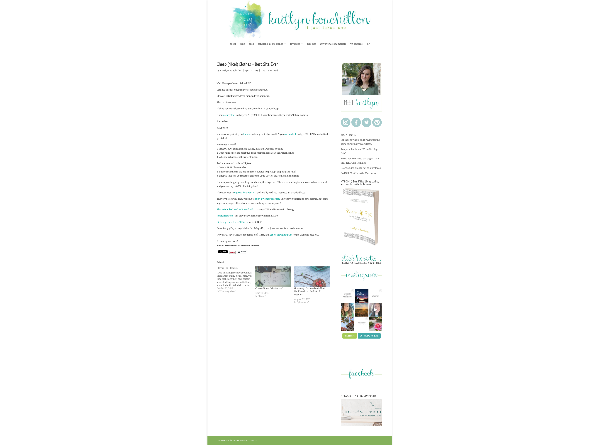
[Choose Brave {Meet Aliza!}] (273, 276)
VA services (356, 44)
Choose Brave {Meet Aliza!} (269, 288)
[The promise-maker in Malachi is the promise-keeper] (347, 296)
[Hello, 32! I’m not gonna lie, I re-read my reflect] (347, 310)
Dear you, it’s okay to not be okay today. (361, 168)
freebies (311, 44)
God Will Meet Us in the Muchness (358, 173)
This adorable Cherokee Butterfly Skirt (236, 209)
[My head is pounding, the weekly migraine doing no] (361, 296)
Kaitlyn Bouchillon (231, 70)
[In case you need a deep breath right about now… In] (375, 324)
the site (247, 134)
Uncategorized (269, 70)
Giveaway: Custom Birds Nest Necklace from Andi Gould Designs (309, 291)
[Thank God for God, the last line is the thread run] (361, 324)
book (251, 44)
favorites (295, 44)
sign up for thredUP (244, 192)
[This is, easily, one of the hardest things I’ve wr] (375, 296)
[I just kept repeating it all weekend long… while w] (347, 324)
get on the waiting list (281, 234)
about (233, 44)
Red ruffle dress (225, 215)
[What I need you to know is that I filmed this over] (375, 310)
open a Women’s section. (267, 198)
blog (242, 44)
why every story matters (333, 44)
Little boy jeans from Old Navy (232, 222)
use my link (229, 115)
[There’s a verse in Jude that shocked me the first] (361, 310)
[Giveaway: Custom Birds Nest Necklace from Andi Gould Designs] (312, 276)
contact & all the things (270, 44)
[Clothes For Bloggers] (236, 279)
